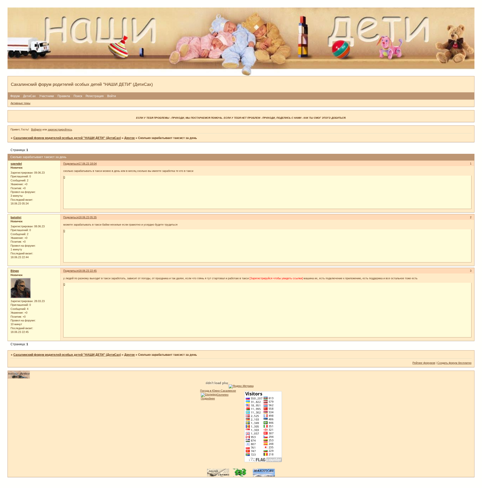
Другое (129, 138)
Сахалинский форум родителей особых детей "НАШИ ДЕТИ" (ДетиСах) (67, 138)
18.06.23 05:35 (88, 217)
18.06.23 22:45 (88, 270)
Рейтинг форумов (423, 362)
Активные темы (20, 103)
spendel (16, 164)
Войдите (36, 129)
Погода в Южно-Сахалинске (218, 390)
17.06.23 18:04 (88, 163)
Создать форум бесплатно (454, 362)
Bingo (15, 271)
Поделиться (71, 163)
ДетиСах (29, 96)
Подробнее (208, 398)
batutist (16, 217)
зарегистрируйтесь (60, 129)
